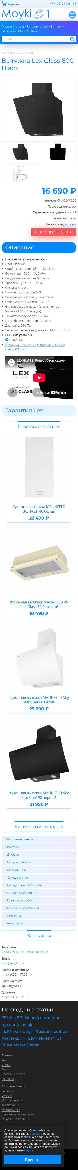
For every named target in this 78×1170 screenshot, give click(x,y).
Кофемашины (16, 870)
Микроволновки (19, 862)
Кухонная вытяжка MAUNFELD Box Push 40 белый (39, 509)
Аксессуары (15, 923)
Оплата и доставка (13, 1074)
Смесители (14, 915)
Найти (72, 39)
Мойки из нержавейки (23, 908)
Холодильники (17, 877)
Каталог (7, 1060)
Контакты (8, 1078)
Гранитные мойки (19, 900)
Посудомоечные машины (25, 885)
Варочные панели (20, 839)
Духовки (13, 854)
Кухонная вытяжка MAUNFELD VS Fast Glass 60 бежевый (39, 604)
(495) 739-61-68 (13, 952)
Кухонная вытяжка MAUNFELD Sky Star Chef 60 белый (39, 700)
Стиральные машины (22, 893)
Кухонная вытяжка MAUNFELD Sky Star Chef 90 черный (39, 795)
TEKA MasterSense (20, 1045)
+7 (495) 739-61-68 (63, 3)
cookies (35, 1133)
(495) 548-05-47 (37, 952)
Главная (7, 1055)
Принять (33, 1159)
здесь (30, 1150)
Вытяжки (13, 847)
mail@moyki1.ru (13, 963)
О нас (5, 1069)
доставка (69, 224)
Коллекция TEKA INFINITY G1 (31, 1038)
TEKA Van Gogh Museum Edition (35, 1031)
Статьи (6, 1064)
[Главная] (25, 19)
